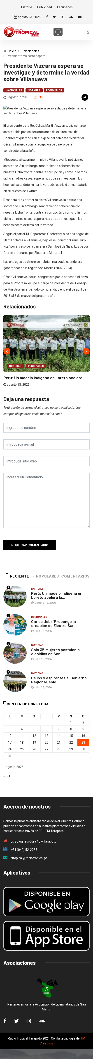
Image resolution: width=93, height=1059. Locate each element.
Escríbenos (65, 7)
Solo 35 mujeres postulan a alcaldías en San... (55, 651)
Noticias (34, 90)
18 (22, 742)
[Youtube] (79, 17)
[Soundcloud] (71, 17)
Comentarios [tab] (75, 576)
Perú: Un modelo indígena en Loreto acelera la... (56, 595)
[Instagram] (62, 17)
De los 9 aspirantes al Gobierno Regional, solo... (59, 679)
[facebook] (47, 17)
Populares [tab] (47, 576)
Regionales (54, 90)
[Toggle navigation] (58, 32)
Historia (26, 7)
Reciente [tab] (19, 576)
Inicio (12, 51)
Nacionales (31, 51)
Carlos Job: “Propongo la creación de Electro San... (54, 623)
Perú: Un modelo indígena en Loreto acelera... (44, 377)
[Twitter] (54, 17)
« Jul (6, 776)
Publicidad (44, 7)
